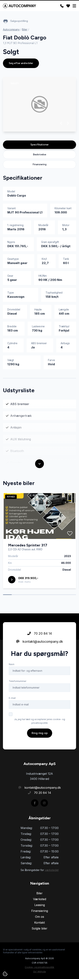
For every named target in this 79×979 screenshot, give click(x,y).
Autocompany (11, 29)
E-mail (12, 698)
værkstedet (52, 870)
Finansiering (39, 164)
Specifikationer (39, 144)
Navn (11, 664)
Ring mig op (40, 733)
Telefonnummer (17, 681)
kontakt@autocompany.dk (42, 641)
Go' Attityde (39, 971)
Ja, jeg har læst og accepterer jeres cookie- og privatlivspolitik (39, 721)
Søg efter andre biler (21, 63)
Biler (24, 29)
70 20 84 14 (42, 633)
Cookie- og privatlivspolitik (39, 967)
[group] (39, 104)
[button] (61, 123)
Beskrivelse (39, 154)
